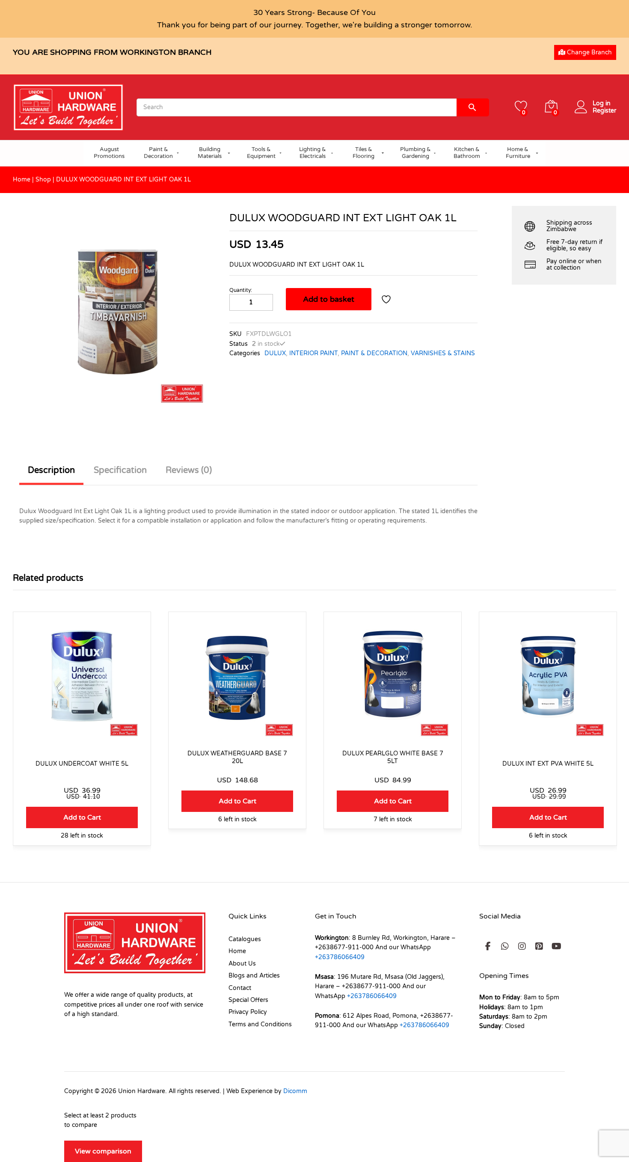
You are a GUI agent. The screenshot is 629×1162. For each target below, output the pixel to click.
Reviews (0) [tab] (189, 470)
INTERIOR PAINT (313, 353)
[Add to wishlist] (387, 299)
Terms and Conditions (260, 1024)
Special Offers (248, 1000)
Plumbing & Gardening (415, 153)
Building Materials (210, 153)
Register (604, 110)
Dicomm (295, 1091)
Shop (43, 179)
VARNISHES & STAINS (443, 353)
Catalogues (244, 939)
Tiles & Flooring (363, 153)
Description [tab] (51, 470)
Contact (239, 988)
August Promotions (109, 153)
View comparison (103, 1151)
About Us (242, 963)
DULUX (275, 353)
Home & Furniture (518, 153)
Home (21, 179)
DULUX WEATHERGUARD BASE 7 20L (237, 757)
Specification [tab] (120, 470)
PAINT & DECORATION (374, 353)
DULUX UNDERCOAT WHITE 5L (82, 763)
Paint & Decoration (158, 153)
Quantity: (240, 290)
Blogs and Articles (254, 975)
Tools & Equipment (261, 153)
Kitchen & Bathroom (467, 153)
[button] (82, 817)
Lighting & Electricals (312, 153)
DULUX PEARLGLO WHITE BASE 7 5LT (392, 757)
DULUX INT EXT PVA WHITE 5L (547, 763)
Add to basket (328, 299)
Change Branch (588, 52)
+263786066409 (340, 957)
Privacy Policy (247, 1012)
